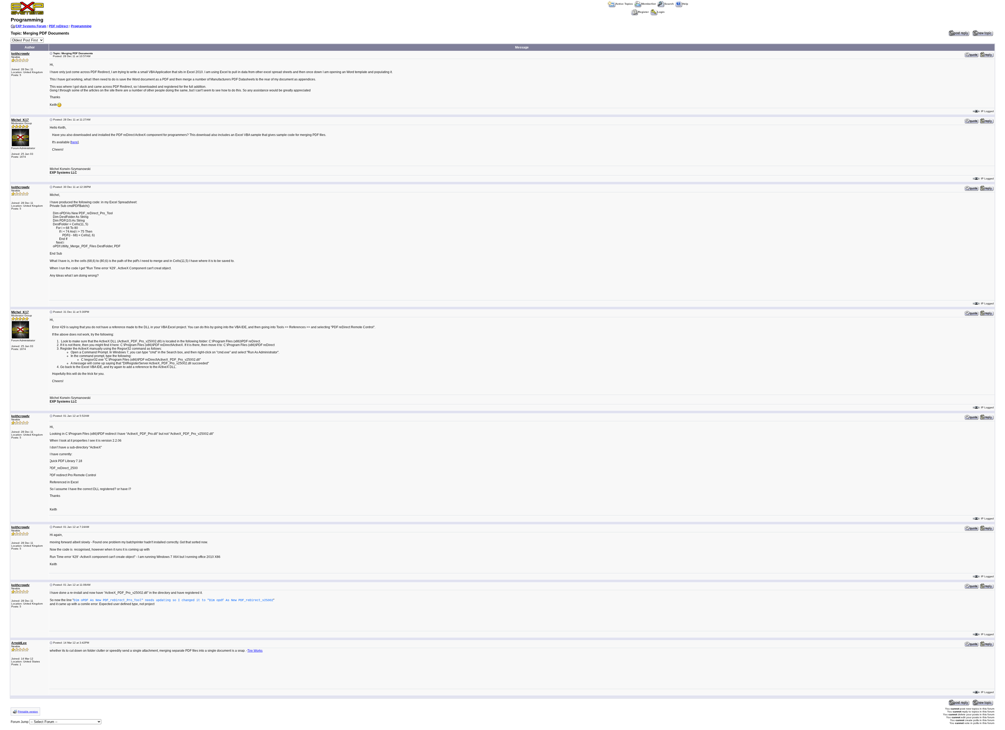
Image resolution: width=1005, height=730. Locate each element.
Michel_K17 (20, 120)
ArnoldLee (19, 643)
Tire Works (255, 650)
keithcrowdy (20, 54)
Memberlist (648, 3)
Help (685, 3)
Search (669, 3)
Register (643, 11)
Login (661, 11)
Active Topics (624, 3)
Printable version (28, 711)
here (74, 142)
